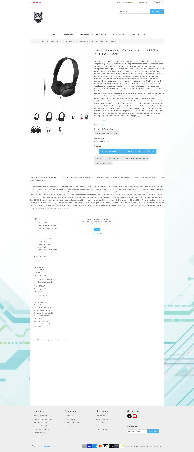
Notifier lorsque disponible (108, 133)
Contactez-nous (138, 34)
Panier (98, 426)
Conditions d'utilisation (41, 429)
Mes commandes (102, 419)
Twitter (129, 416)
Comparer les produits (72, 422)
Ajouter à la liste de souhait (108, 158)
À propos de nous (39, 432)
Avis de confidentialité (40, 426)
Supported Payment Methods (43, 419)
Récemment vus (70, 419)
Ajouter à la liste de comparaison (136, 158)
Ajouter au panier (110, 151)
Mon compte (118, 34)
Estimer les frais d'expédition (139, 151)
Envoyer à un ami (105, 163)
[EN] (31, 2)
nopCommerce (48, 446)
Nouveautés (67, 34)
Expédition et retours (40, 422)
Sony (104, 125)
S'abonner (153, 431)
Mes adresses (101, 422)
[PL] (37, 2)
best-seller (84, 34)
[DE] (34, 2)
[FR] (40, 2)
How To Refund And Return (42, 416)
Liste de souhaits (102, 429)
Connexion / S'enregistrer (124, 2)
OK (97, 230)
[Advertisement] (97, 390)
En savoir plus (97, 233)
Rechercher (157, 11)
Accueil (52, 34)
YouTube (135, 416)
